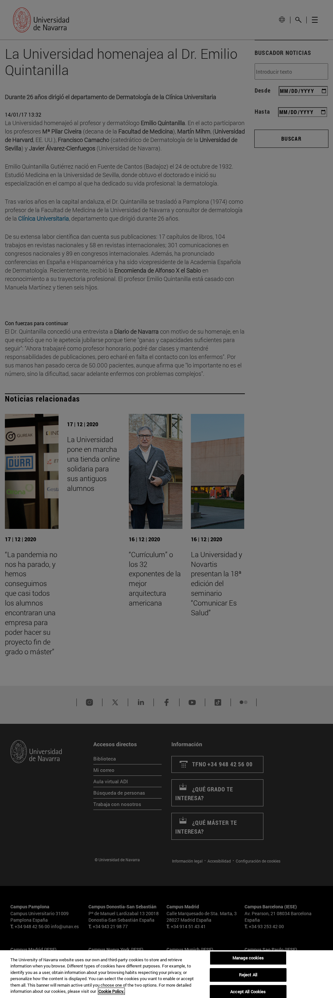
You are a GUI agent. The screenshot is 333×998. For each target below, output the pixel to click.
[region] (166, 974)
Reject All (248, 975)
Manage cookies (248, 958)
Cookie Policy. (111, 991)
